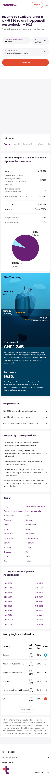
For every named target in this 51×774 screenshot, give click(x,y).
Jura (6, 529)
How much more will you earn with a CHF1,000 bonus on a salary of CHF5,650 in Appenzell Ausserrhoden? (23, 473)
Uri (27, 552)
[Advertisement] (25, 106)
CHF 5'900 (39, 592)
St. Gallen (8, 547)
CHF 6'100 (39, 601)
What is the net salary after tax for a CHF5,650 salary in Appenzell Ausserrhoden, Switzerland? (22, 454)
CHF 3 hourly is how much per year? (18, 417)
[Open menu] (46, 4)
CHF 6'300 (39, 610)
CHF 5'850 (8, 592)
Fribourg (7, 520)
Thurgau (7, 552)
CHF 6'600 (39, 624)
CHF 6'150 (8, 606)
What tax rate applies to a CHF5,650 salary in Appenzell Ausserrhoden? (23, 463)
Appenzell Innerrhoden (13, 511)
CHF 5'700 (39, 583)
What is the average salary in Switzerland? (21, 423)
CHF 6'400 (39, 615)
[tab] (7, 145)
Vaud (6, 556)
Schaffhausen (32, 538)
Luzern (28, 529)
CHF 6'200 (39, 606)
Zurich (28, 561)
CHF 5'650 (8, 583)
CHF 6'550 (8, 624)
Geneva (29, 520)
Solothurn (30, 543)
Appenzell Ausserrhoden (36, 506)
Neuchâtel (8, 534)
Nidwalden (30, 534)
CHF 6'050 (8, 601)
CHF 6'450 (8, 620)
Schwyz (7, 543)
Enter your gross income (14, 39)
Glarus (6, 524)
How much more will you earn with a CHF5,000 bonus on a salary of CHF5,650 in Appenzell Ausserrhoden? (24, 483)
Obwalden (8, 538)
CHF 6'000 (39, 597)
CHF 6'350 (8, 615)
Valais (28, 556)
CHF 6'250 (8, 610)
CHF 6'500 (39, 620)
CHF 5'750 (8, 588)
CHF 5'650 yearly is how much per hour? (20, 411)
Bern (27, 515)
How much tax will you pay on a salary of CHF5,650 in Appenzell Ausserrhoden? (21, 444)
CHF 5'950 (8, 597)
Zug (5, 561)
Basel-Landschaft (33, 511)
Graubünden (31, 524)
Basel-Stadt (9, 515)
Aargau (7, 506)
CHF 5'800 (39, 588)
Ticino (28, 547)
